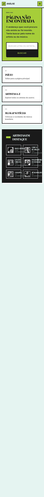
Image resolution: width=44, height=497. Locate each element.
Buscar (22, 53)
